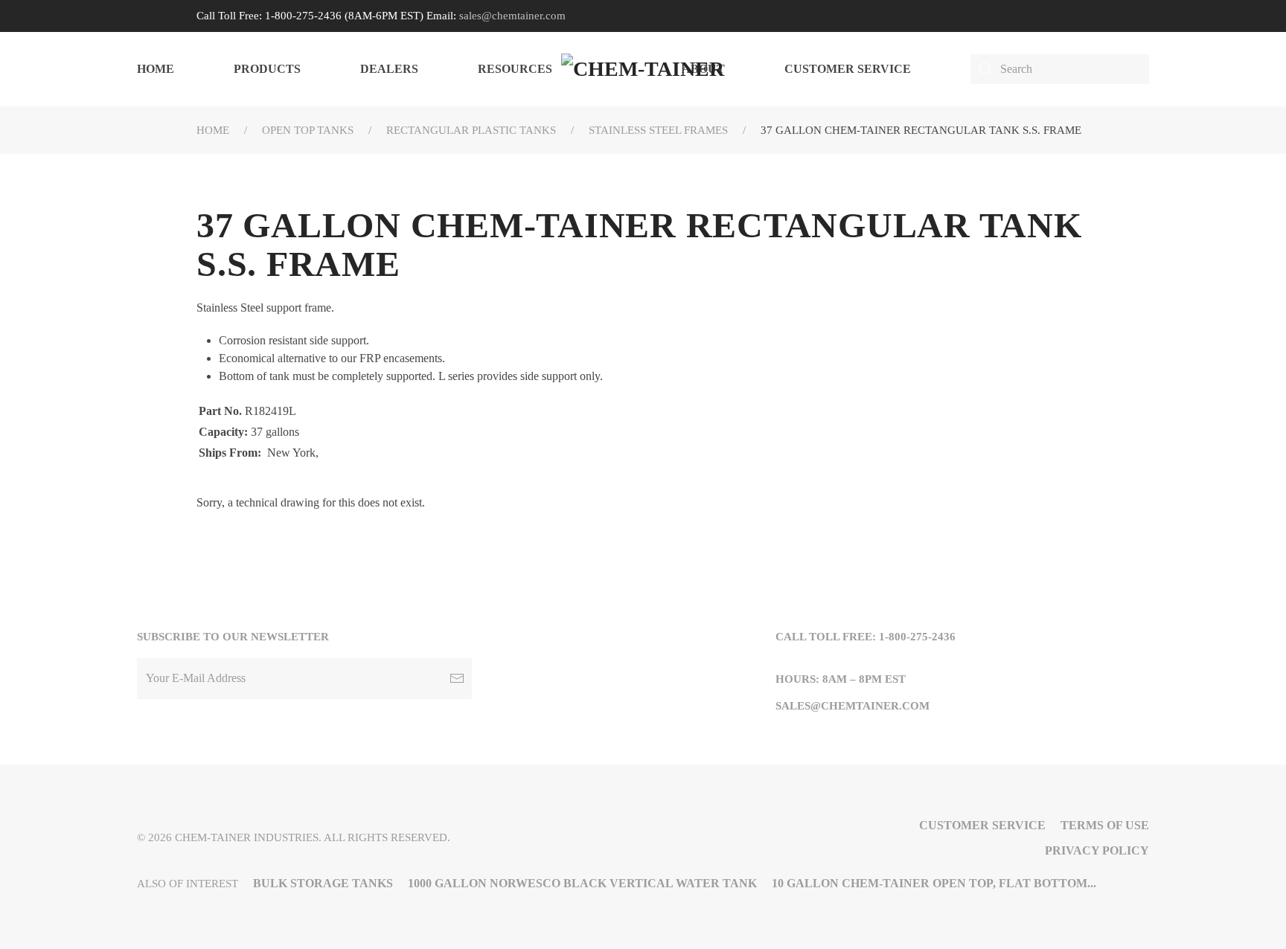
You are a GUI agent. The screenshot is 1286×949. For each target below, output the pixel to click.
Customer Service (847, 68)
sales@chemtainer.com (512, 16)
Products (267, 68)
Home (155, 68)
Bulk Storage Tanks (323, 883)
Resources (515, 68)
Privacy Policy (1097, 850)
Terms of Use (1105, 825)
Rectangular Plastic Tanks (471, 130)
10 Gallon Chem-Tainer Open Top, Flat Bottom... (934, 883)
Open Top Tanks (308, 130)
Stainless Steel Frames (658, 130)
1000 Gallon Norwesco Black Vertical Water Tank (582, 883)
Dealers (389, 68)
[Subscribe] (457, 678)
